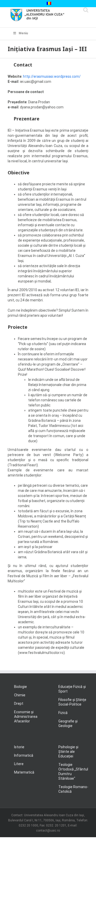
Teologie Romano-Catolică (73, 789)
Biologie (20, 687)
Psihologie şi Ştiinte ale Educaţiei (68, 751)
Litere (19, 764)
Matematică (24, 772)
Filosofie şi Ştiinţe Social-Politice (72, 702)
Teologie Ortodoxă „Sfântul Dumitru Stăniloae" (73, 771)
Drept (18, 703)
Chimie (19, 695)
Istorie (19, 747)
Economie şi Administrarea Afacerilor (25, 716)
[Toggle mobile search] (85, 10)
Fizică (63, 713)
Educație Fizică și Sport (72, 689)
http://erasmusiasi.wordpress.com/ (52, 76)
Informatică (23, 755)
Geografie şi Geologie (68, 723)
